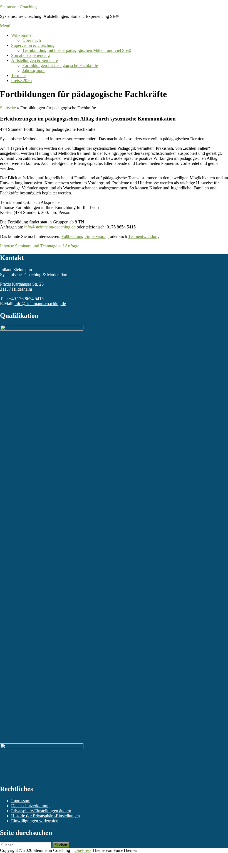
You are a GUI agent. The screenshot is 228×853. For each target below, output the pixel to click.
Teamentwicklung (144, 236)
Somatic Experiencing (30, 55)
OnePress (83, 850)
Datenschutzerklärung (30, 805)
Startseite (8, 107)
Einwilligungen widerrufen (34, 820)
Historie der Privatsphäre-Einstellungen (45, 815)
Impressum (20, 800)
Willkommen (22, 35)
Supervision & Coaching (32, 45)
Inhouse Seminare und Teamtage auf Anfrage (39, 246)
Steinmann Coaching (18, 6)
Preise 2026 (21, 80)
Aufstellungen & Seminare (34, 60)
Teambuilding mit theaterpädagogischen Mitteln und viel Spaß (76, 50)
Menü (5, 25)
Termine (18, 75)
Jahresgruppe (33, 70)
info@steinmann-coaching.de (50, 227)
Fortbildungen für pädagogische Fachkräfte (60, 65)
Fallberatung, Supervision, (85, 236)
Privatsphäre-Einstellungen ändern (41, 810)
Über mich (31, 40)
